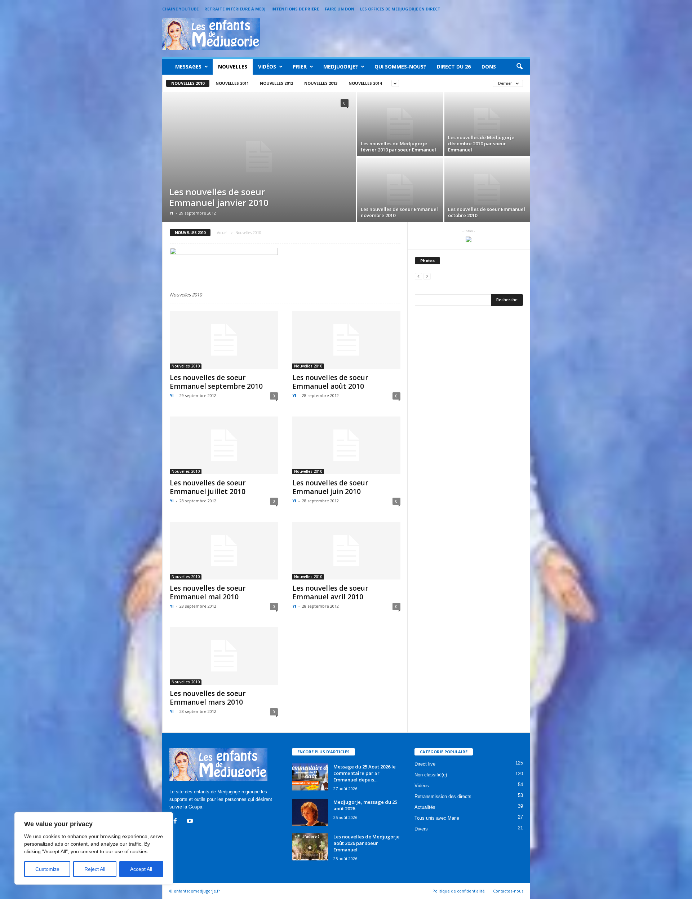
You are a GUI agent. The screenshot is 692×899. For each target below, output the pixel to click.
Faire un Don (339, 9)
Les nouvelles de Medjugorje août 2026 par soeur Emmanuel (366, 843)
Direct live (424, 764)
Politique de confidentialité (458, 891)
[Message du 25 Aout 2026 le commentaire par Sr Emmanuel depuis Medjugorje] (310, 776)
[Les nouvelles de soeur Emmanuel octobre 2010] (487, 190)
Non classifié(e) (430, 774)
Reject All (94, 869)
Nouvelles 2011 (232, 83)
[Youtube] (191, 821)
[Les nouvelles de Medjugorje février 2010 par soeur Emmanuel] (400, 124)
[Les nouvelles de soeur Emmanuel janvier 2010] (259, 157)
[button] (519, 67)
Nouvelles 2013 (320, 83)
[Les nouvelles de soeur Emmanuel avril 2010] (346, 550)
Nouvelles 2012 (276, 83)
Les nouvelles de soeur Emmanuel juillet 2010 (208, 487)
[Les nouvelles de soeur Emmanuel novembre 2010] (400, 190)
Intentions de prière (295, 9)
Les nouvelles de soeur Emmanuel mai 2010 (208, 592)
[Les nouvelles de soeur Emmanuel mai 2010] (224, 550)
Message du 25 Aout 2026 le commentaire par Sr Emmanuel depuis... (364, 773)
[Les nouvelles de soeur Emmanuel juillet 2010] (224, 445)
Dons (489, 66)
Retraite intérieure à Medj (235, 9)
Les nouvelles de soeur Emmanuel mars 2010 (208, 698)
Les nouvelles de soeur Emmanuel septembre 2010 (216, 382)
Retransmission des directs (442, 796)
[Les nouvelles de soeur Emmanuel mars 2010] (224, 656)
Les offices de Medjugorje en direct (400, 9)
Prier (300, 66)
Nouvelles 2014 (365, 83)
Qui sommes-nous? (400, 66)
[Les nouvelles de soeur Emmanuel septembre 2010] (224, 340)
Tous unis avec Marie (436, 818)
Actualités (424, 807)
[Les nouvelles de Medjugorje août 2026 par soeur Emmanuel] (310, 846)
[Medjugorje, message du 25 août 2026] (310, 812)
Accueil (223, 232)
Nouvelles (232, 66)
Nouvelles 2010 (187, 83)
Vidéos (267, 66)
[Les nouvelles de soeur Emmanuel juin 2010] (346, 445)
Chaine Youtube (180, 9)
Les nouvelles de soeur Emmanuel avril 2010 (330, 592)
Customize (47, 869)
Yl (171, 213)
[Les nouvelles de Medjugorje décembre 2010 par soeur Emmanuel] (487, 124)
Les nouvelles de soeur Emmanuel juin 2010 (330, 487)
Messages (188, 66)
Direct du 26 (454, 66)
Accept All (141, 869)
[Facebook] (176, 821)
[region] (93, 848)
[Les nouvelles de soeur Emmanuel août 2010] (346, 340)
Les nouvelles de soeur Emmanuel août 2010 (330, 382)
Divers (421, 829)
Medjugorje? (340, 66)
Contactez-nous (508, 891)
